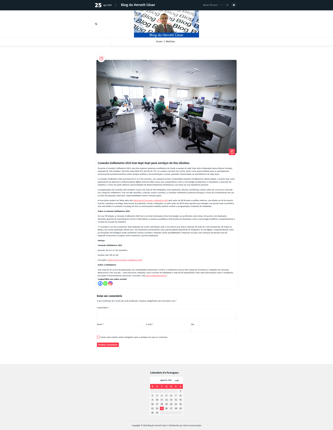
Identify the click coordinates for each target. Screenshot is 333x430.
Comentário (103, 307)
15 (181, 400)
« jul (177, 380)
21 (176, 404)
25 (162, 408)
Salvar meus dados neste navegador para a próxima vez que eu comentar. (134, 337)
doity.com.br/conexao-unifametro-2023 (150, 200)
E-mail (149, 324)
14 (176, 400)
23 (152, 408)
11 (162, 400)
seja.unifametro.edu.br (156, 275)
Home (159, 41)
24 (157, 408)
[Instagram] (110, 283)
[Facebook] (100, 283)
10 (157, 400)
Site (192, 324)
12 (166, 400)
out (232, 152)
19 (166, 404)
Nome (100, 324)
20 (171, 404)
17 (157, 404)
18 (162, 404)
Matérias (170, 41)
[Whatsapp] (105, 283)
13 (171, 400)
